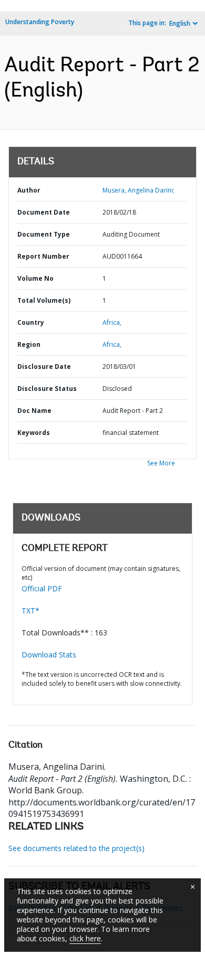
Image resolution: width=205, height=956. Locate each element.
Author (28, 190)
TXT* (30, 610)
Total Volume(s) (43, 300)
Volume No (35, 278)
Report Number (43, 256)
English (179, 23)
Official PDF (42, 588)
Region (28, 344)
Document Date (43, 212)
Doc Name (34, 410)
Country (30, 322)
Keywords (33, 432)
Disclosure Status (47, 388)
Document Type (43, 234)
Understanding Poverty (39, 21)
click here (85, 938)
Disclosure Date (44, 366)
